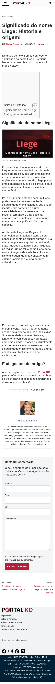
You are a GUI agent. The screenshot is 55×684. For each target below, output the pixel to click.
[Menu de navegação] (5, 3)
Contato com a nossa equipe (14, 629)
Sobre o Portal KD (9, 619)
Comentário (11, 518)
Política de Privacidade (11, 622)
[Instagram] (10, 653)
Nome (8, 483)
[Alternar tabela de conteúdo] (33, 105)
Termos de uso (7, 626)
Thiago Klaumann (14, 44)
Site (6, 507)
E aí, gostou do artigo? (18, 114)
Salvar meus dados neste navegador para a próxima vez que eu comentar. (25, 558)
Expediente (6, 615)
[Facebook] (4, 653)
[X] (23, 653)
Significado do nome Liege (20, 110)
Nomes (10, 16)
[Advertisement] (20, 88)
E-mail (8, 495)
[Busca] (50, 3)
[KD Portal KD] (21, 3)
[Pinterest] (17, 653)
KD (3, 16)
